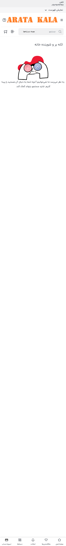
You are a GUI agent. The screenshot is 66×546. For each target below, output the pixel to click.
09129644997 (58, 5)
